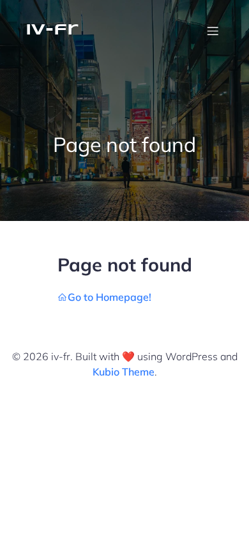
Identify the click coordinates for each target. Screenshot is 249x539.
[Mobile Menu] (212, 31)
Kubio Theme (124, 371)
